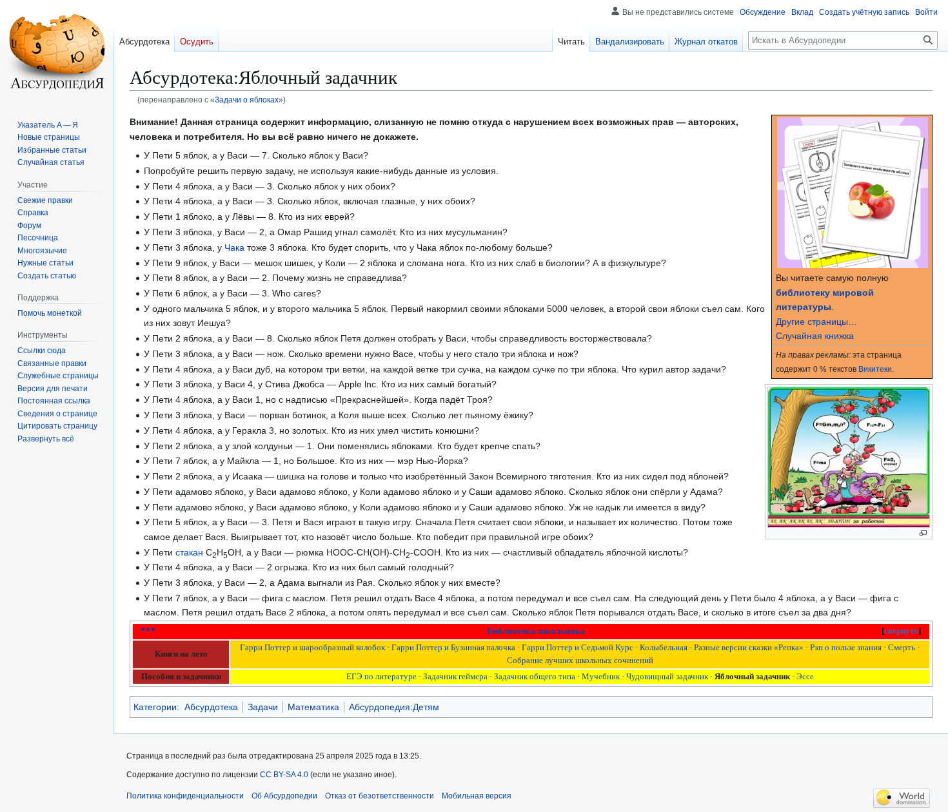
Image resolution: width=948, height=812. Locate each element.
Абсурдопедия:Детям (394, 707)
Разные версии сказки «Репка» (749, 647)
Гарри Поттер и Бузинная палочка (453, 647)
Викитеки (875, 369)
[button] (45, 438)
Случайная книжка (815, 336)
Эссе (805, 676)
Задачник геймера (455, 676)
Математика (313, 707)
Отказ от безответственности (379, 795)
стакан (189, 552)
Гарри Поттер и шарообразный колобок (312, 647)
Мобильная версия (476, 795)
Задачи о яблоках (247, 99)
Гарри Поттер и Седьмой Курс (577, 647)
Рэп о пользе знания (846, 647)
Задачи (263, 707)
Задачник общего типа (534, 676)
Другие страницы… (816, 321)
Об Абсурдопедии (284, 795)
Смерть (901, 647)
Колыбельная (663, 647)
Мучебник (601, 676)
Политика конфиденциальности (185, 795)
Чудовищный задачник (667, 676)
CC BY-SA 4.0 (284, 774)
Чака (234, 247)
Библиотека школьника (536, 631)
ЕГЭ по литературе (381, 676)
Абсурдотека (211, 707)
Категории (155, 707)
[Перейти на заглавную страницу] (56, 51)
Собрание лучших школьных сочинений (580, 660)
